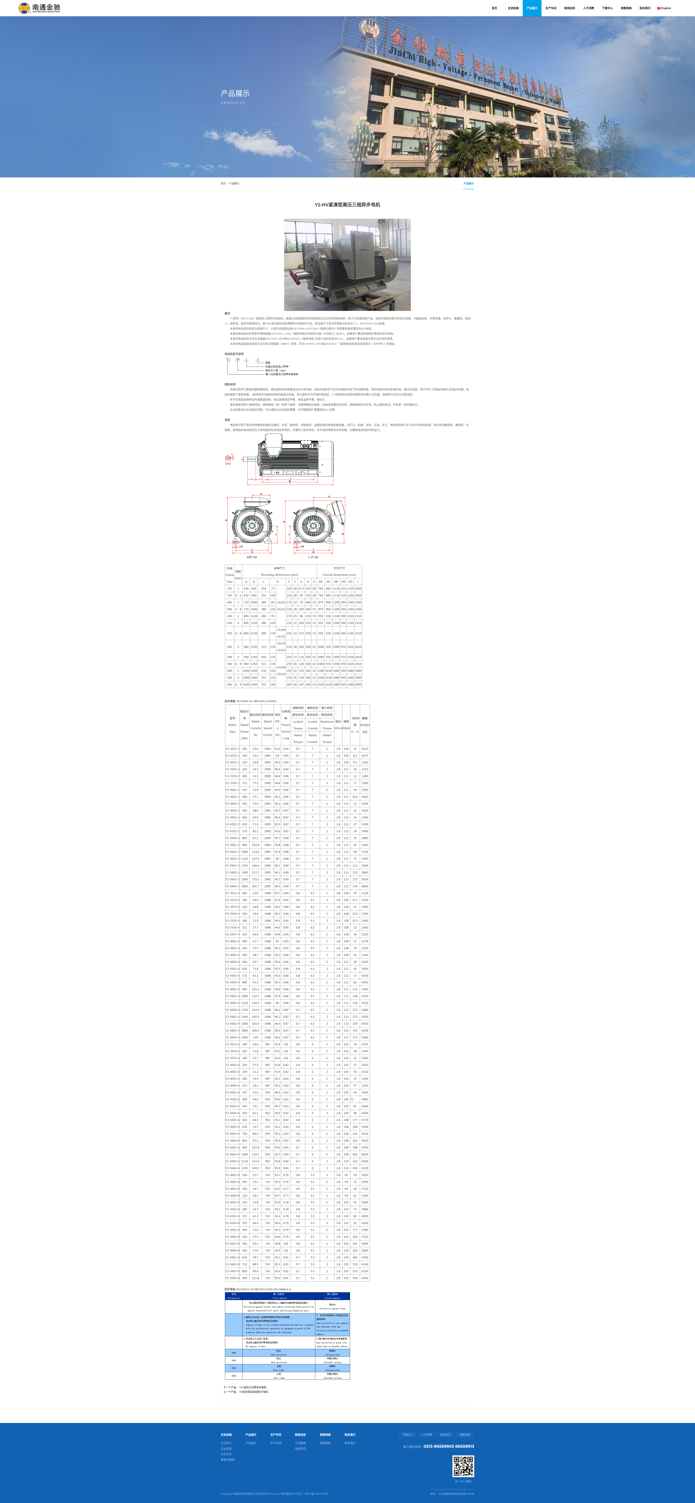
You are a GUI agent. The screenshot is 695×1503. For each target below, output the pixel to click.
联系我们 (645, 8)
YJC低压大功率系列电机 (252, 1387)
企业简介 (226, 1443)
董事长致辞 (227, 1459)
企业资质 (226, 1448)
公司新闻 (300, 1443)
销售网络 (626, 8)
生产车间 (551, 8)
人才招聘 (588, 8)
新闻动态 (569, 8)
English (666, 8)
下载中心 (607, 8)
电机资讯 (300, 1448)
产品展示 (532, 8)
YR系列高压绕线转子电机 (253, 1392)
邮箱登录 (465, 1434)
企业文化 (226, 1454)
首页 (494, 8)
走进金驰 (513, 8)
